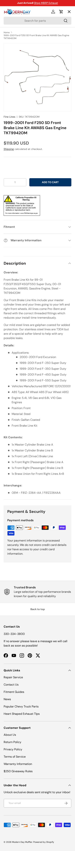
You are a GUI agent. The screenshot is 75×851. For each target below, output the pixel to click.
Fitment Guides (14, 692)
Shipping (9, 149)
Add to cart (50, 182)
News (7, 699)
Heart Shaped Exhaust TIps (22, 714)
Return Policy (12, 742)
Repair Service (13, 677)
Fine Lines (9, 116)
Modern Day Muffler (22, 842)
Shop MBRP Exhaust (46, 3)
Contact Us (11, 684)
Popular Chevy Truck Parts (21, 706)
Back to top (37, 609)
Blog (10, 65)
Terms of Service (15, 757)
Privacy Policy (13, 749)
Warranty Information (18, 764)
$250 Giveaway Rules (18, 771)
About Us (10, 735)
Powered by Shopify (43, 842)
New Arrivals (16, 51)
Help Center (15, 78)
